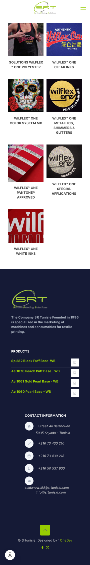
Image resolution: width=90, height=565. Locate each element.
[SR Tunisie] (45, 7)
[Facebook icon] (42, 547)
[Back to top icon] (45, 530)
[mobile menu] (83, 7)
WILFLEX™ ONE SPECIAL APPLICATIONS (64, 189)
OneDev (66, 540)
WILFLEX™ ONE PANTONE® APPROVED (26, 192)
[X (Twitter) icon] (48, 547)
